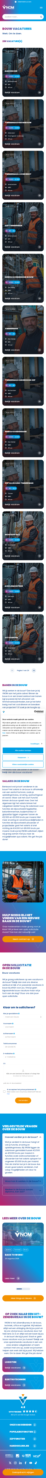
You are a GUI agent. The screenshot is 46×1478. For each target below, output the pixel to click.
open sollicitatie (30, 929)
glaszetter (7, 814)
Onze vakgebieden (21, 1424)
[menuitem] (23, 16)
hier (4, 733)
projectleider (8, 825)
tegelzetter (31, 809)
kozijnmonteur (27, 811)
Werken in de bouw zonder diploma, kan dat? (19, 1190)
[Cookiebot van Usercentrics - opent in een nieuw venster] (34, 711)
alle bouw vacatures (22, 772)
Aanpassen (22, 757)
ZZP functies (17, 1438)
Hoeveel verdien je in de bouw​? (21, 1137)
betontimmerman (10, 811)
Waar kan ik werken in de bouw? (22, 1181)
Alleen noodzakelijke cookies (23, 764)
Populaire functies (21, 1431)
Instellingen (35, 744)
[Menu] (41, 7)
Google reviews (29, 1415)
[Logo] (8, 7)
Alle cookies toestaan (23, 750)
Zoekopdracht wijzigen (23, 1472)
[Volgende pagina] (34, 670)
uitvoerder (31, 822)
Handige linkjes (19, 1445)
